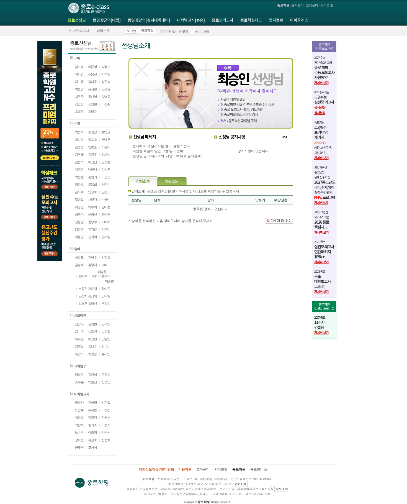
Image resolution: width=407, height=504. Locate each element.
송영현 (79, 112)
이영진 (79, 207)
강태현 (105, 207)
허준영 (92, 67)
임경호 (105, 257)
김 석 (105, 347)
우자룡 (92, 410)
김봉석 (79, 265)
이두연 (79, 339)
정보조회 (240, 483)
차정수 (105, 184)
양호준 (92, 147)
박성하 (79, 132)
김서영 (105, 324)
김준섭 (79, 147)
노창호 (79, 410)
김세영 (92, 403)
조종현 (82, 289)
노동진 (92, 332)
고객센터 (312, 5)
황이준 (105, 289)
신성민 (105, 382)
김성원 (105, 432)
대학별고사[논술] (191, 20)
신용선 (92, 74)
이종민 (79, 170)
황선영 (92, 97)
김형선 (92, 304)
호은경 (92, 289)
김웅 (79, 82)
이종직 (105, 425)
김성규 (105, 89)
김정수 (92, 112)
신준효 (105, 440)
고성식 (92, 447)
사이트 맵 (326, 5)
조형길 (79, 199)
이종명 (92, 432)
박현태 (92, 170)
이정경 (79, 237)
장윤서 (105, 417)
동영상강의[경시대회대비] (149, 20)
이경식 (79, 354)
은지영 (105, 237)
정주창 (105, 229)
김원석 (92, 375)
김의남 (105, 155)
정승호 (92, 140)
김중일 (79, 347)
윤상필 (92, 89)
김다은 (92, 229)
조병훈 (105, 140)
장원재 (92, 417)
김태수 (92, 347)
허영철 (102, 272)
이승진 (105, 410)
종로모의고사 (222, 20)
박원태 (105, 147)
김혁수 (92, 257)
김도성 (79, 67)
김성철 (105, 162)
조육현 (105, 276)
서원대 (92, 199)
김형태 (92, 265)
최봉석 (79, 214)
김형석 (79, 162)
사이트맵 (221, 469)
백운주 (79, 97)
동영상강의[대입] (107, 20)
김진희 (82, 296)
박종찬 (109, 281)
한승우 (92, 222)
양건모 (105, 192)
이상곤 (105, 177)
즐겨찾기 (298, 5)
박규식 (105, 199)
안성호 (92, 192)
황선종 (105, 214)
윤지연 (82, 276)
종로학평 (204, 501)
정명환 (92, 104)
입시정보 (276, 20)
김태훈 (92, 82)
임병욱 (105, 97)
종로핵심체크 (251, 20)
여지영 (79, 74)
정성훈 (105, 170)
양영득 (79, 375)
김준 (79, 332)
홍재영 (105, 354)
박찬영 (79, 89)
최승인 (79, 140)
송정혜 (92, 296)
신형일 (79, 222)
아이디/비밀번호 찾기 (173, 32)
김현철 (105, 403)
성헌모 (79, 257)
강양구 (79, 324)
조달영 (105, 339)
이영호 (79, 417)
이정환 (105, 104)
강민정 (79, 104)
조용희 (92, 184)
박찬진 (92, 382)
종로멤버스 (258, 469)
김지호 (79, 192)
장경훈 (82, 304)
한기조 (92, 425)
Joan (104, 265)
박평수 (105, 67)
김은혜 (79, 155)
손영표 (105, 132)
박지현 (105, 74)
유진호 (92, 440)
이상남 (92, 162)
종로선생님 (77, 20)
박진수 (96, 276)
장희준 (79, 440)
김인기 (92, 177)
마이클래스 (299, 20)
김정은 (79, 229)
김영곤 (92, 132)
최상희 (79, 425)
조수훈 (79, 382)
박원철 (105, 332)
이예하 (105, 222)
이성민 (92, 339)
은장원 (105, 304)
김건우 (92, 155)
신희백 (92, 237)
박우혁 (92, 207)
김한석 (105, 82)
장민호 (79, 184)
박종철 (79, 177)
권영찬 (92, 324)
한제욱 (79, 447)
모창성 (105, 375)
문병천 (92, 214)
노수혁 (79, 432)
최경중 (92, 354)
